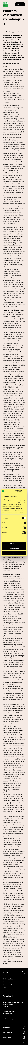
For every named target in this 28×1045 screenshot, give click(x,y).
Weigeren (14, 553)
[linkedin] (7, 972)
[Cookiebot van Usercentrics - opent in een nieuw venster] (16, 491)
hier (6, 950)
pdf (13, 32)
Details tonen (19, 539)
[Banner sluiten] (25, 491)
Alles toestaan (14, 543)
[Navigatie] (23, 972)
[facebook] (4, 972)
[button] (20, 4)
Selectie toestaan (14, 548)
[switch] (24, 523)
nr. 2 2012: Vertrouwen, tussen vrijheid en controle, (13, 957)
